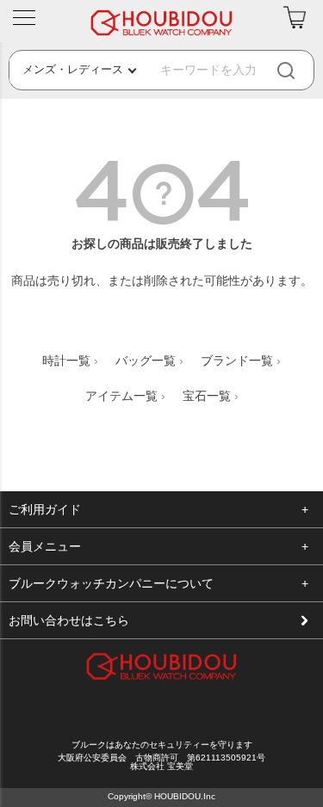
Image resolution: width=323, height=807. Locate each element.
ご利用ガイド (45, 509)
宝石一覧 (207, 396)
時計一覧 (66, 360)
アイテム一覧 (121, 396)
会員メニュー (45, 546)
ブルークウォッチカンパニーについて (111, 583)
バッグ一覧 (145, 360)
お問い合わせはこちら (69, 620)
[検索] (301, 70)
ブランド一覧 (237, 360)
